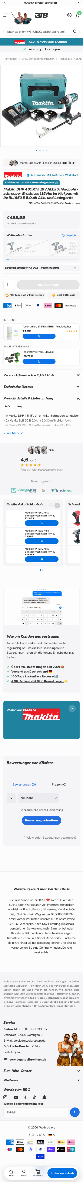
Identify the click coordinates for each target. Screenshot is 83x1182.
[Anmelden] (69, 15)
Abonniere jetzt (75, 1112)
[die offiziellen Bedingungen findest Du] (56, 182)
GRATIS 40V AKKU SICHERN (48, 42)
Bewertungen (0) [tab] (24, 784)
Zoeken (75, 31)
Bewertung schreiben (41, 820)
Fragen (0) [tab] (59, 784)
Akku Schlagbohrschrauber (38, 59)
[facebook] (25, 1097)
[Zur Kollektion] (57, 505)
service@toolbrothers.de (27, 1059)
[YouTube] (65, 163)
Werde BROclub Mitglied (40, 2)
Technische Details (18, 387)
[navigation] (4, 3)
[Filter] (11, 798)
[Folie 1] (40, 570)
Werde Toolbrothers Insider (23, 1104)
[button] (69, 235)
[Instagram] (69, 163)
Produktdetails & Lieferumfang (28, 398)
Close (41, 1070)
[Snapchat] (44, 1097)
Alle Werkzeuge (5, 15)
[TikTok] (73, 163)
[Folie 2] (42, 570)
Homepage (10, 59)
